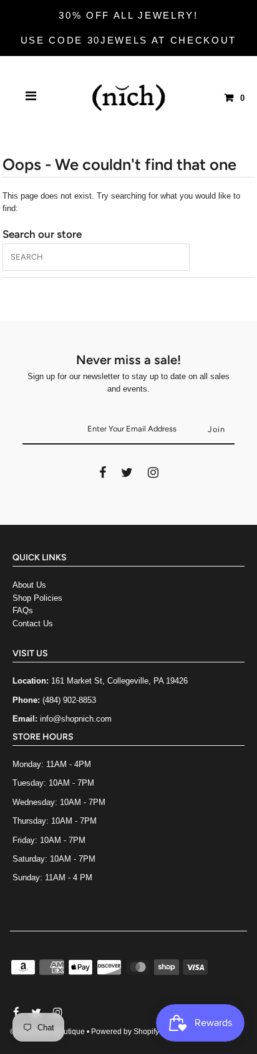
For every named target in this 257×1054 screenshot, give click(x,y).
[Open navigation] (31, 97)
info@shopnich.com (76, 718)
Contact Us (32, 623)
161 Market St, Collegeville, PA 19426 (119, 680)
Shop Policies (37, 598)
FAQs (22, 610)
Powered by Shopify (125, 1031)
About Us (29, 585)
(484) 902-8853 (69, 700)
